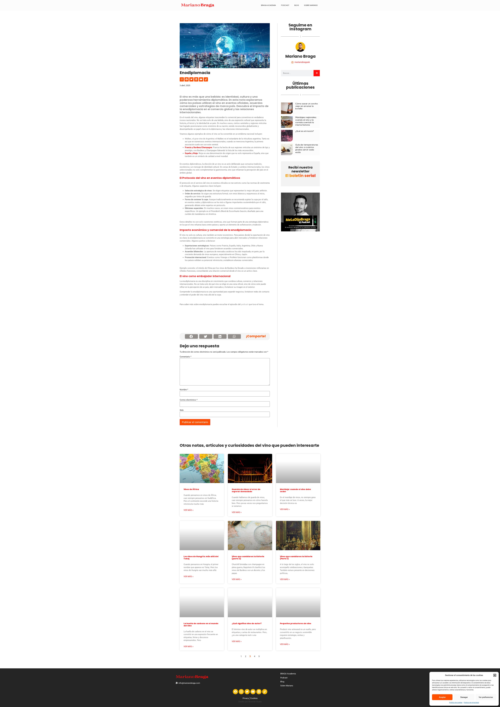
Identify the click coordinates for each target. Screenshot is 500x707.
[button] (494, 675)
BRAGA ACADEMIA (268, 5)
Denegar (464, 697)
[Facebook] (187, 79)
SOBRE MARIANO (311, 5)
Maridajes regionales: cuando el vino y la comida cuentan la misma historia (306, 121)
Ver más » (188, 510)
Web (181, 410)
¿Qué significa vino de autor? (247, 623)
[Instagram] (182, 79)
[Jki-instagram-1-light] (241, 691)
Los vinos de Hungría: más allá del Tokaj (201, 557)
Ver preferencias (486, 697)
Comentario (185, 357)
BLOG (296, 5)
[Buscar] (317, 73)
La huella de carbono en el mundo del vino (201, 624)
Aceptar (442, 697)
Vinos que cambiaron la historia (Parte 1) (296, 557)
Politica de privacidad (471, 702)
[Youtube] (201, 79)
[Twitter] (191, 79)
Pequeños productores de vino (295, 623)
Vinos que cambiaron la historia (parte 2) (248, 557)
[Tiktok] (206, 79)
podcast (244, 304)
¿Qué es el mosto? (304, 131)
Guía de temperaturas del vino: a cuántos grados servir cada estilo (306, 148)
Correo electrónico (188, 400)
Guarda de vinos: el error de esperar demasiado (246, 490)
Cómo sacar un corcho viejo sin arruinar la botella (306, 106)
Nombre (184, 390)
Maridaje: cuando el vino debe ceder (295, 490)
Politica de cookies (455, 702)
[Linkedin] (196, 79)
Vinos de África (191, 489)
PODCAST (285, 5)
